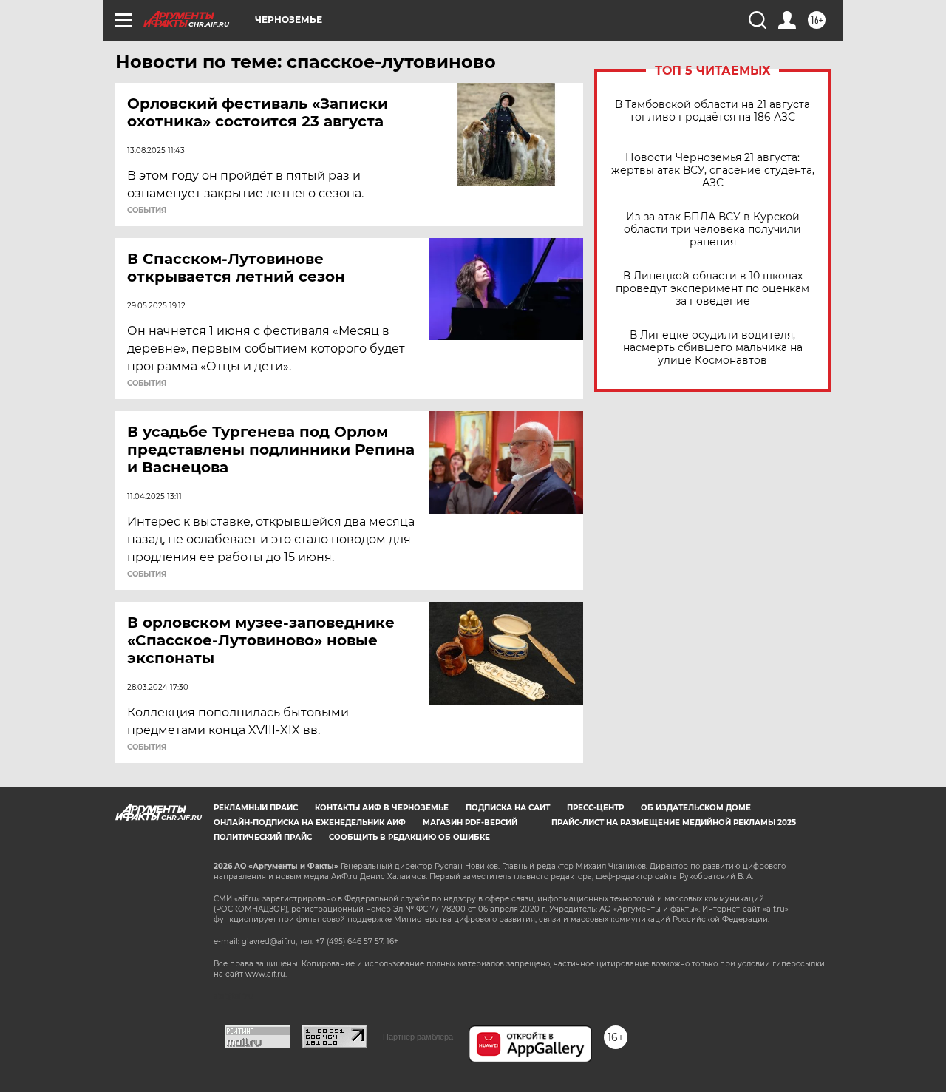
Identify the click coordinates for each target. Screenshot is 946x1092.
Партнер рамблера (418, 1036)
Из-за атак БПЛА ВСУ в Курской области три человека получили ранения (712, 229)
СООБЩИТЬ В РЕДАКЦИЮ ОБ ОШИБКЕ (409, 837)
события (146, 210)
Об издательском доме (696, 808)
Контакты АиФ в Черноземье (382, 808)
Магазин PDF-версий (470, 822)
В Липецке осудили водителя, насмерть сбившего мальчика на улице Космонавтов (713, 348)
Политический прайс (263, 837)
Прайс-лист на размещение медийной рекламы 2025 (673, 822)
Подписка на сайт (508, 808)
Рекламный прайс (256, 808)
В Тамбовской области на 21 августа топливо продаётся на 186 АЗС (712, 110)
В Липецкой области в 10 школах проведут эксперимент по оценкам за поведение (712, 289)
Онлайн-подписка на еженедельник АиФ (310, 822)
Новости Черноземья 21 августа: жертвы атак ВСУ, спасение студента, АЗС (712, 170)
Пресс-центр (595, 808)
